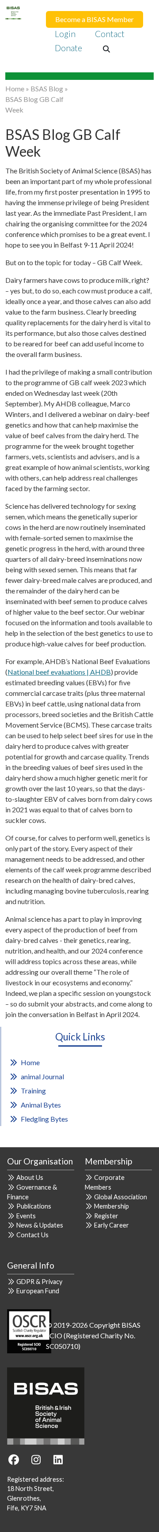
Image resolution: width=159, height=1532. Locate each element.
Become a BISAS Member (94, 19)
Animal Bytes (41, 1104)
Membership (111, 1206)
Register (106, 1216)
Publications (33, 1206)
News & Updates (39, 1225)
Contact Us (32, 1235)
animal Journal (42, 1076)
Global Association (120, 1197)
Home (14, 88)
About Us (29, 1177)
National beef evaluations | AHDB (59, 672)
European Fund (37, 1291)
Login (65, 34)
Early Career (111, 1225)
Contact (110, 34)
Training (33, 1090)
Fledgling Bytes (44, 1119)
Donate (68, 48)
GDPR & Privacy (39, 1281)
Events (26, 1216)
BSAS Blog (46, 88)
